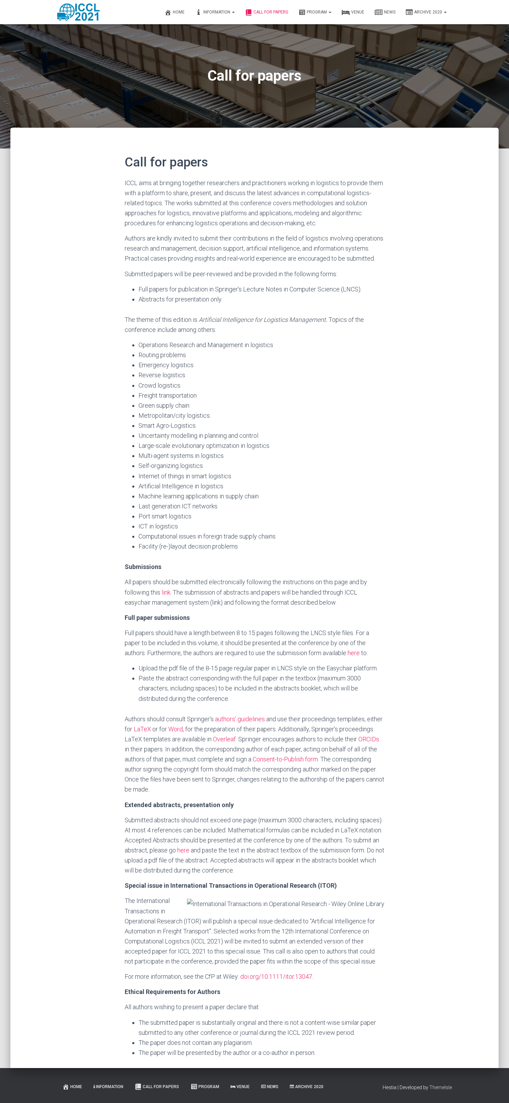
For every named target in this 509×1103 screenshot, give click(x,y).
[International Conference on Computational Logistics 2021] (78, 12)
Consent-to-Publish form (285, 759)
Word (175, 729)
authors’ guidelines (240, 719)
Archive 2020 (428, 12)
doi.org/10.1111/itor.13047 (276, 976)
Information (217, 12)
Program (317, 12)
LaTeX (142, 729)
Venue (357, 12)
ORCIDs (368, 739)
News (389, 12)
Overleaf (224, 739)
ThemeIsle (440, 1087)
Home (179, 12)
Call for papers (270, 12)
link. (166, 592)
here (354, 653)
